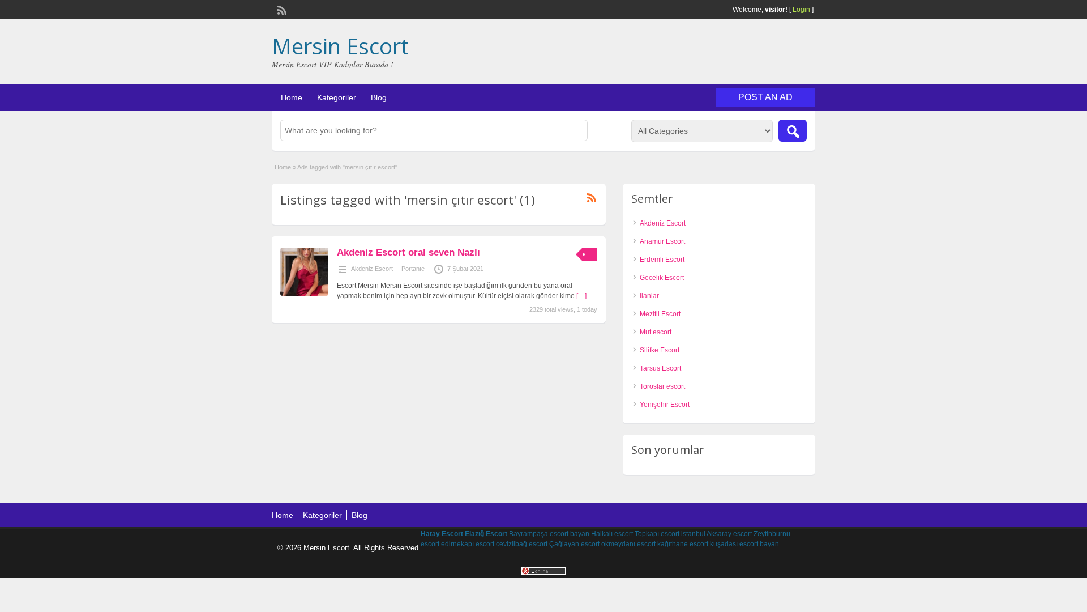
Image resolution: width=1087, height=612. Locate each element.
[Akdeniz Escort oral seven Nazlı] (304, 294)
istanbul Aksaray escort (716, 534)
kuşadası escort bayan (744, 544)
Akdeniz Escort (372, 268)
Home (291, 97)
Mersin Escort (340, 46)
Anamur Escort (662, 241)
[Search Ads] (792, 131)
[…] (581, 296)
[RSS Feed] (280, 9)
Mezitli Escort (660, 314)
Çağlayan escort (574, 544)
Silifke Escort (659, 350)
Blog (379, 97)
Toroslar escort (662, 386)
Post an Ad (765, 97)
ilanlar (649, 296)
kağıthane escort (682, 544)
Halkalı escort (612, 534)
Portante (413, 268)
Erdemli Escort (662, 260)
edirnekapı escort (467, 544)
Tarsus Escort (660, 368)
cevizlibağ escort (521, 544)
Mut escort (655, 332)
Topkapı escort (657, 534)
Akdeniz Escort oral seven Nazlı (408, 252)
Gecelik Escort (662, 278)
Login (801, 10)
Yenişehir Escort (665, 405)
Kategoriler (336, 97)
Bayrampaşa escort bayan (549, 534)
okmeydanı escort (628, 544)
